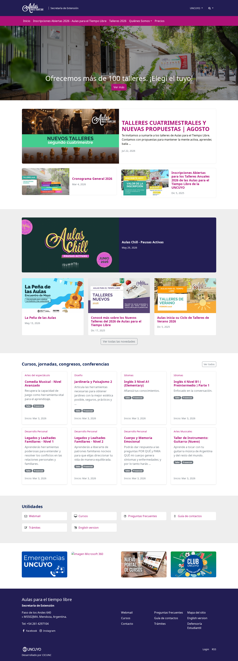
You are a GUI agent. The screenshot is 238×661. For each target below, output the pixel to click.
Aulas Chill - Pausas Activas (143, 242)
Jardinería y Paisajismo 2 (93, 382)
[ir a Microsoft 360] (87, 553)
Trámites (34, 527)
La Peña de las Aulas (40, 318)
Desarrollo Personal (36, 431)
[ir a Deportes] (193, 564)
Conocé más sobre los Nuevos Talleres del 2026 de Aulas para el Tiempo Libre (116, 321)
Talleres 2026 (117, 21)
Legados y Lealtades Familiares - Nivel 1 (40, 440)
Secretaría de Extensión (64, 8)
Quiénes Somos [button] (139, 21)
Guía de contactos (190, 516)
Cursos (83, 516)
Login (206, 649)
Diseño (78, 375)
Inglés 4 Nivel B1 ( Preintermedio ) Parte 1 (191, 383)
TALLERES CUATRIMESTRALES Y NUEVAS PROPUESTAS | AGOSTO (165, 126)
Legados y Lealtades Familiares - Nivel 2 (89, 440)
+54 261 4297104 (38, 624)
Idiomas (128, 375)
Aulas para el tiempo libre (47, 599)
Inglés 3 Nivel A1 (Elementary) (136, 383)
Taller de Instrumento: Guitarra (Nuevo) (191, 440)
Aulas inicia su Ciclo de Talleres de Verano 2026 (183, 319)
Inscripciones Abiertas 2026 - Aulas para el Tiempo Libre (69, 21)
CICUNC (46, 655)
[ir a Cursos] (144, 564)
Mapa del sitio (196, 612)
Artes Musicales (183, 431)
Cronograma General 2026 (92, 178)
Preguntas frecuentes (142, 516)
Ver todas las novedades (119, 341)
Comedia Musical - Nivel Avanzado (43, 383)
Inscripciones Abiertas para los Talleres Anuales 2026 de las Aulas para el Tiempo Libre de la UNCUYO (190, 180)
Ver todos (209, 364)
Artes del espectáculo (37, 375)
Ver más (119, 87)
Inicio (26, 21)
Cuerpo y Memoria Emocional (138, 440)
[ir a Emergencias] (44, 564)
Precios (159, 21)
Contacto (127, 624)
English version (89, 527)
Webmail (34, 516)
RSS (214, 649)
